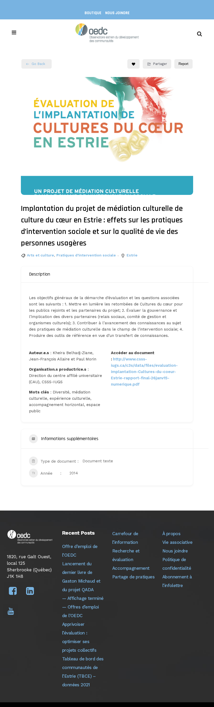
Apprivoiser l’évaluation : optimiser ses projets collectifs (79, 637)
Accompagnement (131, 568)
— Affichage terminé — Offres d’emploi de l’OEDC (83, 607)
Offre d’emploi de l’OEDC (80, 551)
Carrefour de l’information (125, 538)
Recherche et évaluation (126, 555)
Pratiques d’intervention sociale (86, 255)
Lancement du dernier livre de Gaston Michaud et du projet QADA (81, 576)
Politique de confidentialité (176, 564)
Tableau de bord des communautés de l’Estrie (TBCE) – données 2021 (83, 671)
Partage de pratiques (133, 576)
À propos (171, 533)
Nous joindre (117, 12)
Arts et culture (40, 255)
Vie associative (177, 542)
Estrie (132, 255)
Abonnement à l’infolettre (177, 581)
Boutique (93, 12)
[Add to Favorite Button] (133, 64)
